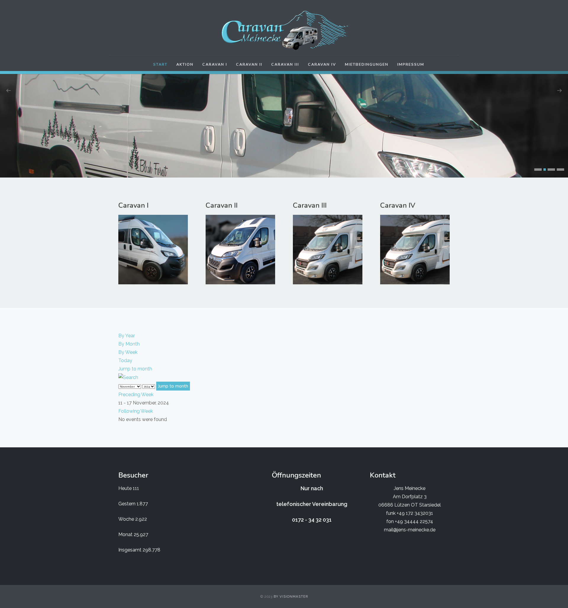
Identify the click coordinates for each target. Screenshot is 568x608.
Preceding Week (136, 394)
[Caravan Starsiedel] (284, 30)
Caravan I (214, 64)
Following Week (135, 411)
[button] (538, 169)
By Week (128, 352)
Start (160, 64)
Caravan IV (322, 64)
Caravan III (285, 64)
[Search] (128, 377)
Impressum (410, 64)
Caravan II (249, 64)
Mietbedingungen (366, 64)
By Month (129, 344)
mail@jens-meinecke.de (409, 530)
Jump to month (135, 369)
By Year (126, 335)
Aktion (184, 64)
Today (125, 360)
